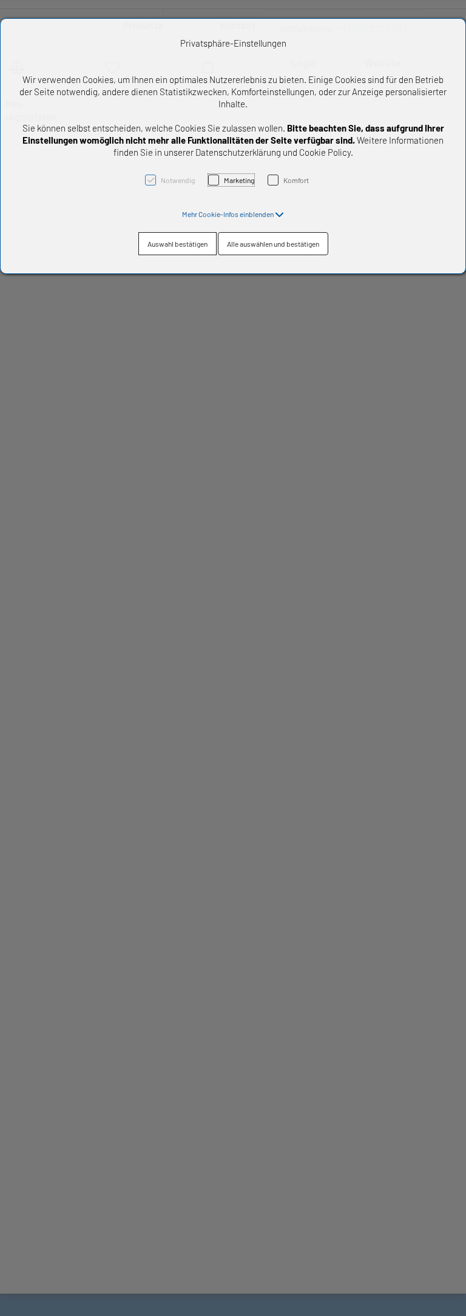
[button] (233, 214)
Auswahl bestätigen (177, 243)
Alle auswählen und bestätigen (273, 243)
